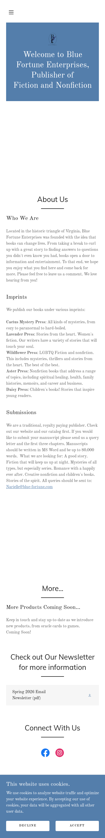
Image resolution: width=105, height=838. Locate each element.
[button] (11, 12)
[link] (52, 39)
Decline (27, 825)
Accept (77, 825)
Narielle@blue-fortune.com (29, 487)
